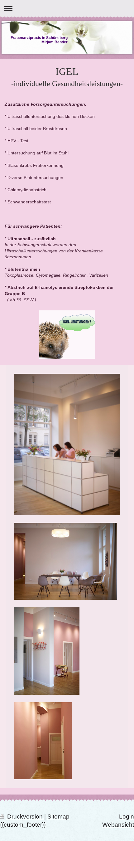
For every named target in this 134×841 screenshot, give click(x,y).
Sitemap (58, 816)
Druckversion (25, 816)
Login (126, 816)
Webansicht (118, 824)
